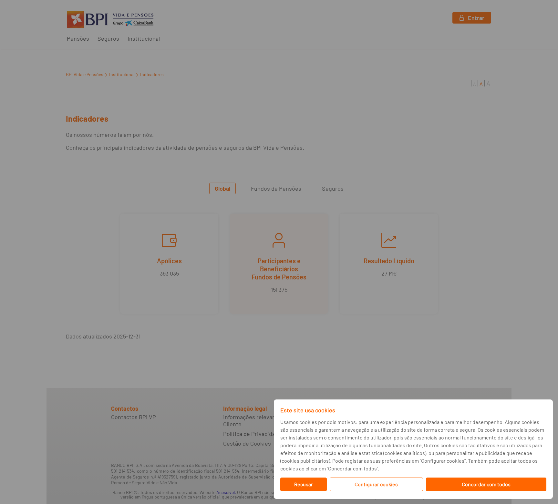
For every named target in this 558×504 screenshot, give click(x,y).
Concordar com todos (486, 484)
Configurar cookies (376, 484)
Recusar (303, 484)
